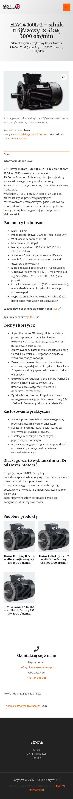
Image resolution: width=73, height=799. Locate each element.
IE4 (62, 134)
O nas (36, 749)
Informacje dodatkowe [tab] (18, 161)
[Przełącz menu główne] (66, 7)
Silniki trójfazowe (36, 753)
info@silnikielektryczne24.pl (36, 667)
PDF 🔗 (57, 308)
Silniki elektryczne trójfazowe (37, 118)
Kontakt (36, 757)
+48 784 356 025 (36, 677)
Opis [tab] (6, 154)
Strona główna (11, 118)
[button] (63, 77)
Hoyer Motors (19, 138)
